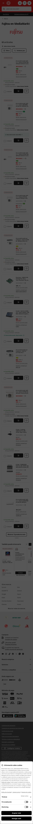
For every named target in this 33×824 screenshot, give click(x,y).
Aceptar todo (16, 813)
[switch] (26, 802)
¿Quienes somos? (16, 792)
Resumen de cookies (26, 792)
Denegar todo (16, 818)
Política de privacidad (6, 792)
